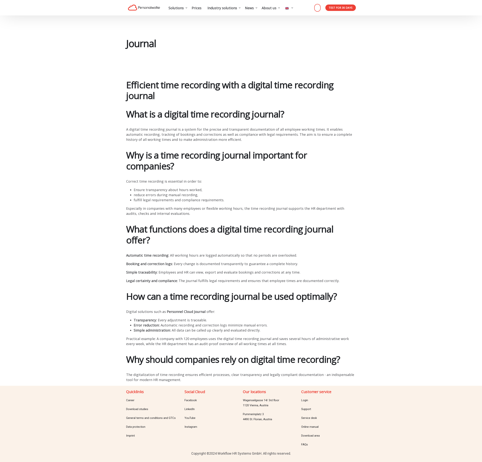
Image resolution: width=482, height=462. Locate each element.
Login (317, 8)
